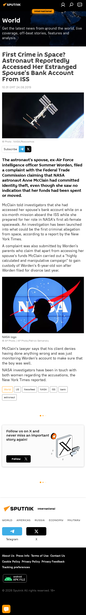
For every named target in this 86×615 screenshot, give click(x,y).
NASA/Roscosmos (23, 141)
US (17, 389)
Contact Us (57, 556)
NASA (43, 389)
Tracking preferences (16, 567)
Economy (56, 520)
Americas (23, 520)
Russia (40, 520)
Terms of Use (40, 556)
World (7, 389)
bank (63, 389)
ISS (53, 389)
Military (73, 520)
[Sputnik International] (12, 6)
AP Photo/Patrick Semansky (33, 340)
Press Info (22, 556)
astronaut (9, 397)
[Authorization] (63, 4)
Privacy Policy (31, 561)
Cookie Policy (11, 561)
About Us (8, 556)
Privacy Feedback (53, 561)
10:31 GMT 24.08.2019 (16, 87)
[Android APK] (15, 579)
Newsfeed (29, 389)
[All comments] (6, 609)
